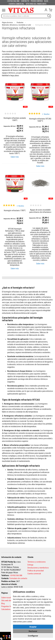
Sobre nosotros (7, 598)
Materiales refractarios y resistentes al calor (16, 25)
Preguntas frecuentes (9, 606)
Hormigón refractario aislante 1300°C (15, 119)
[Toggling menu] (3, 10)
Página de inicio (7, 22)
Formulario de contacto (18, 578)
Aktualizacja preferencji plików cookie (2, 637)
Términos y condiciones (37, 562)
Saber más (15, 157)
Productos (20, 22)
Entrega (30, 565)
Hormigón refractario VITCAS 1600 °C (40, 120)
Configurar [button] (33, 636)
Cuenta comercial (34, 574)
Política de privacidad (36, 571)
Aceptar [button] (33, 627)
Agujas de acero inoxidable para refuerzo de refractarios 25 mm (40, 211)
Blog (3, 603)
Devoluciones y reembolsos (38, 568)
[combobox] (26, 16)
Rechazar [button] (33, 631)
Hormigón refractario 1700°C (15, 210)
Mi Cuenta (46, 9)
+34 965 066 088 (16, 575)
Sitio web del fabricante (10, 600)
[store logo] (21, 10)
